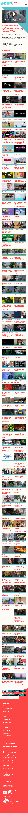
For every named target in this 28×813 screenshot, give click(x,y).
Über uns (6, 706)
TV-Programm (7, 708)
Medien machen (8, 714)
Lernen (5, 717)
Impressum (6, 719)
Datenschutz (7, 722)
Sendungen (6, 711)
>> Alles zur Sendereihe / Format (12, 41)
